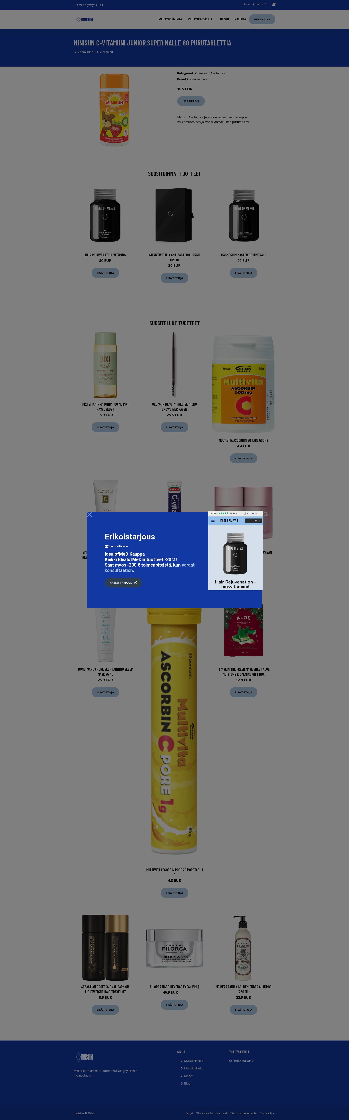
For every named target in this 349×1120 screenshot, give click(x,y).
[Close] (89, 514)
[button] (123, 582)
